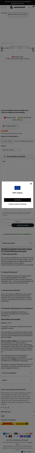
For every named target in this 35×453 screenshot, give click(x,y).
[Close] (31, 183)
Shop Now (17, 200)
